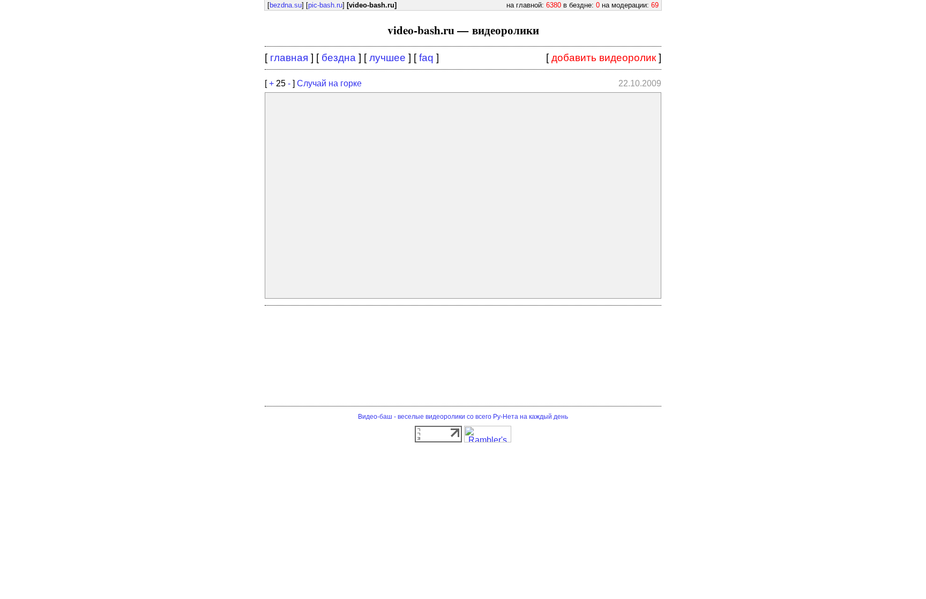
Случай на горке (329, 83)
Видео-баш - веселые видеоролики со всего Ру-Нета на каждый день (463, 416)
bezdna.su (286, 5)
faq (426, 57)
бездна (339, 57)
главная (289, 57)
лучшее (387, 57)
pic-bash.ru (325, 5)
